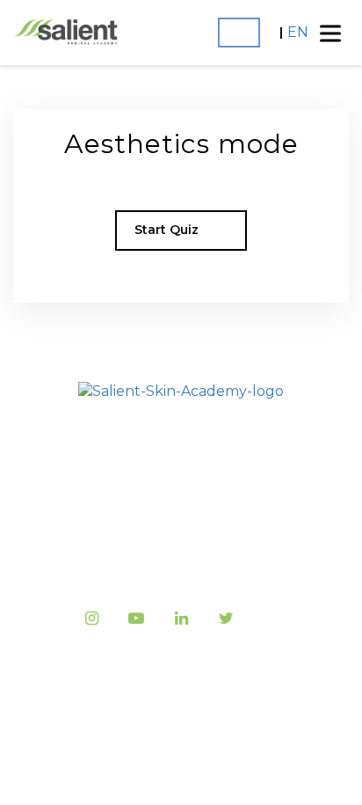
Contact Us (181, 561)
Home (181, 429)
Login (239, 33)
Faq (181, 528)
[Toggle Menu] (330, 33)
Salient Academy (181, 462)
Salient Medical (211, 689)
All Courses (181, 495)
